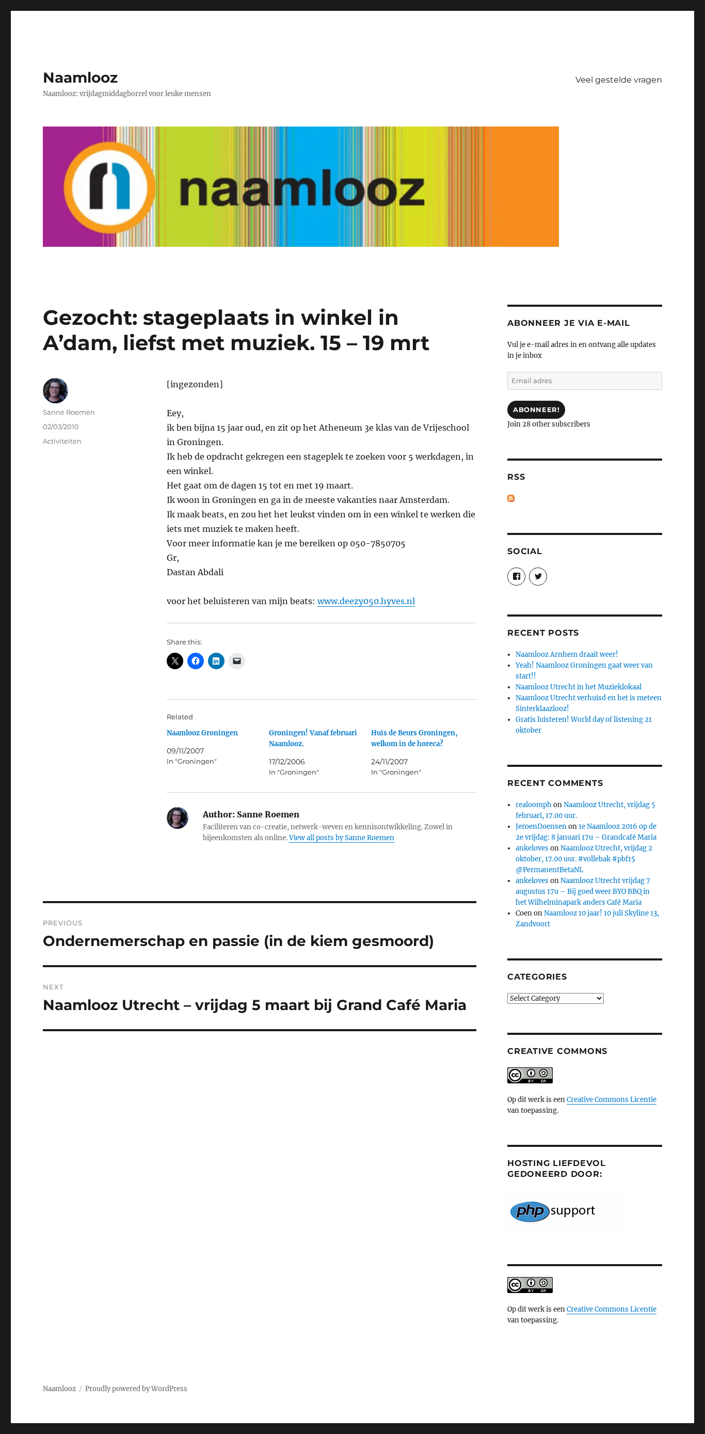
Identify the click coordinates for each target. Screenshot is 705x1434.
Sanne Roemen (69, 412)
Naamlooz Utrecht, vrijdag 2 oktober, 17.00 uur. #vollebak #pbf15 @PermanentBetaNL (584, 859)
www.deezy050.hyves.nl (366, 601)
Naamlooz (80, 77)
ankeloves (532, 848)
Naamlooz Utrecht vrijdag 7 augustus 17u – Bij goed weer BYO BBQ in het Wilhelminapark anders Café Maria (583, 891)
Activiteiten (62, 441)
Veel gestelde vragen (618, 80)
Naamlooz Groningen (202, 733)
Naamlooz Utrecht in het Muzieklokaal (579, 687)
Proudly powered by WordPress (136, 1388)
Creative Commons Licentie (611, 1099)
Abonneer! (536, 409)
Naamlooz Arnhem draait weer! (567, 654)
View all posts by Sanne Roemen (341, 837)
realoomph (534, 804)
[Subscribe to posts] (511, 498)
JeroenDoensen (541, 826)
